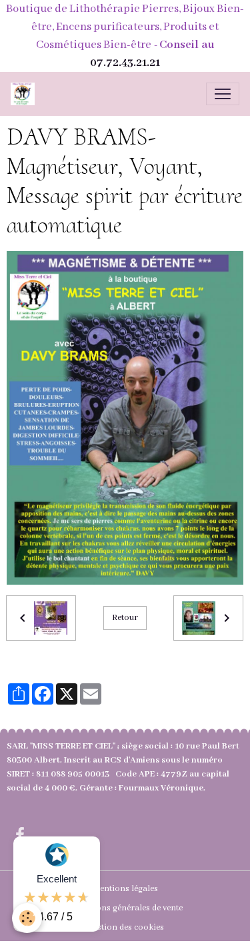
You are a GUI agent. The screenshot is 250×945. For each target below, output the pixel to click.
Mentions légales (125, 888)
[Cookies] (27, 918)
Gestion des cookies (125, 927)
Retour (125, 617)
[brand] (25, 94)
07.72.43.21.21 (125, 63)
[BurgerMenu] (222, 94)
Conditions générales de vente (125, 908)
